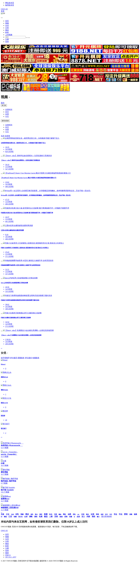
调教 (30, 516)
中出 (120, 514)
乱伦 (50, 514)
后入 (83, 516)
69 (1, 516)
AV (4, 9)
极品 (46, 516)
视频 (7, 23)
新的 (2, 103)
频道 (7, 30)
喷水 (36, 514)
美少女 (20, 516)
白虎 (25, 516)
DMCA (8, 555)
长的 (2, 136)
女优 (7, 25)
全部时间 (8, 109)
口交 (10, 516)
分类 (7, 28)
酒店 (40, 514)
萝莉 (126, 514)
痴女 (87, 514)
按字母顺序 (5, 358)
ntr (78, 514)
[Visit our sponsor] (35, 53)
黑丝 (27, 514)
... (1, 348)
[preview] (2, 138)
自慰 (69, 514)
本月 (7, 112)
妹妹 (61, 516)
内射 (88, 516)
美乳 (32, 514)
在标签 (7, 136)
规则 (7, 553)
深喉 (130, 514)
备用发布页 (9, 5)
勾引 (110, 514)
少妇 (82, 514)
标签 (7, 32)
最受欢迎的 (5, 121)
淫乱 (74, 514)
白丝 (12, 514)
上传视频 (8, 35)
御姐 (5, 516)
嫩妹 (60, 514)
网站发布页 (9, 3)
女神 (92, 514)
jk (74, 516)
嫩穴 (98, 516)
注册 (7, 39)
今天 (7, 116)
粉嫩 (15, 516)
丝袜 (65, 516)
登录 (2, 11)
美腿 (70, 516)
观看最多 (21, 358)
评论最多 (28, 358)
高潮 (45, 514)
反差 (78, 516)
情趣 (22, 514)
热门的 (4, 105)
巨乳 (17, 514)
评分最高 (13, 358)
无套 (2, 514)
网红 (64, 514)
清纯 (35, 516)
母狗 (97, 514)
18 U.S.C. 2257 (10, 557)
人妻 (51, 516)
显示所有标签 (106, 516)
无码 (56, 516)
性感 (40, 516)
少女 (7, 514)
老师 (102, 514)
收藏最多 (35, 358)
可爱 (55, 514)
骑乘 (135, 514)
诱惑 (93, 516)
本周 (7, 114)
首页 (7, 21)
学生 (115, 514)
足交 (106, 514)
